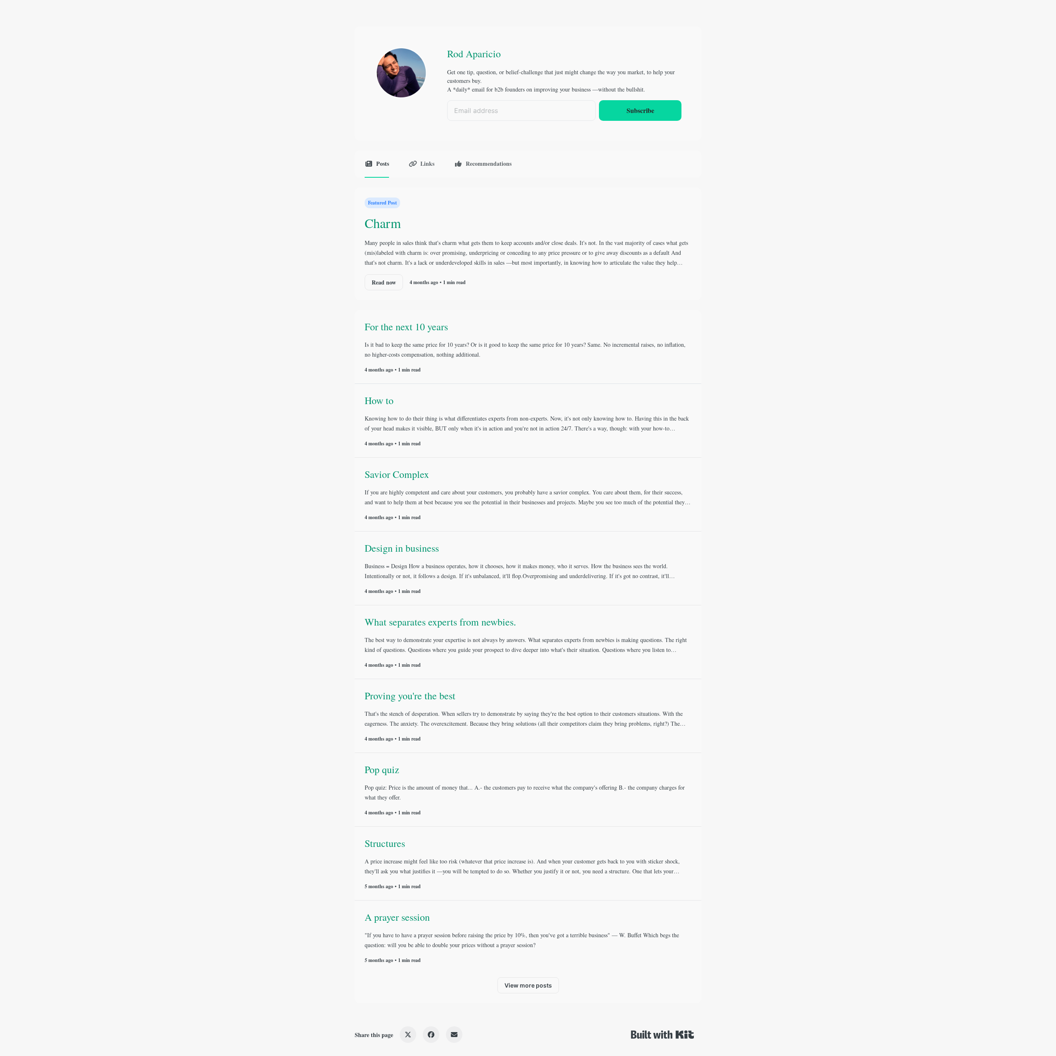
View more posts (528, 985)
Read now (384, 282)
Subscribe (640, 110)
